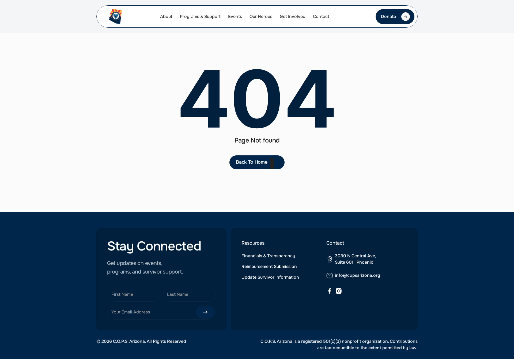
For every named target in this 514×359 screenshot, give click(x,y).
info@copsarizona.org (357, 275)
